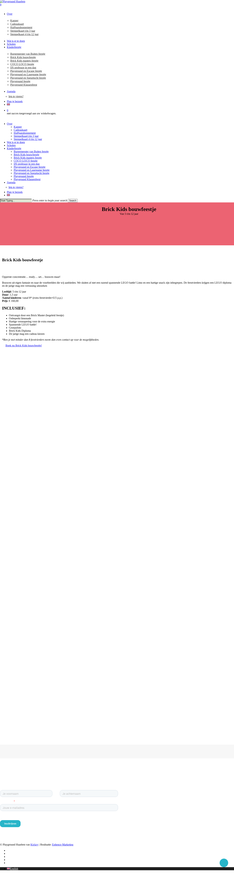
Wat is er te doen (16, 142)
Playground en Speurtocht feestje (31, 173)
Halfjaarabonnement (25, 133)
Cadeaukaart (20, 129)
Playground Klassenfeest (27, 179)
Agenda (11, 182)
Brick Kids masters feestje (28, 157)
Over (9, 123)
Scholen (11, 145)
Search (72, 200)
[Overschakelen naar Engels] (120, 104)
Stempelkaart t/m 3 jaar (26, 136)
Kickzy (34, 844)
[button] (23, 345)
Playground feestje (24, 176)
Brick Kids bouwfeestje (26, 154)
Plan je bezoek (15, 192)
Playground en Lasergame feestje (32, 170)
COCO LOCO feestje (26, 160)
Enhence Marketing (62, 844)
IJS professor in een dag (27, 163)
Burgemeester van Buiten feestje (31, 151)
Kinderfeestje (14, 148)
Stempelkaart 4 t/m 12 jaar (28, 139)
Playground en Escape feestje (29, 167)
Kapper (18, 126)
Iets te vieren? (16, 187)
